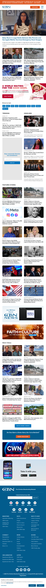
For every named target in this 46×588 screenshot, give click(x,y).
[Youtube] (17, 569)
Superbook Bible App (8, 559)
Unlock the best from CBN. (23, 495)
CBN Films (5, 526)
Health (28, 106)
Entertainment (22, 106)
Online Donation (35, 518)
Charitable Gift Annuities (35, 525)
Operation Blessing (7, 518)
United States (20, 537)
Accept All (32, 585)
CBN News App (21, 550)
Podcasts (38, 106)
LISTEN (19, 555)
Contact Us (5, 539)
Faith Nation (34, 541)
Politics (8, 106)
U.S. (4, 106)
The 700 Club (35, 537)
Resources (20, 527)
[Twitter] (28, 569)
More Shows (34, 546)
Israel (16, 106)
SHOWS (33, 535)
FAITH (18, 516)
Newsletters (5, 537)
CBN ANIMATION (7, 555)
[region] (23, 583)
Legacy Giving (35, 520)
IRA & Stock (34, 523)
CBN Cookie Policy (10, 583)
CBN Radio (20, 557)
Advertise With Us (7, 541)
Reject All (40, 585)
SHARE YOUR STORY (23, 436)
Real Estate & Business (35, 529)
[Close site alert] (43, 2)
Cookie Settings (3, 585)
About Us (5, 546)
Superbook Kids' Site (8, 561)
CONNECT (5, 535)
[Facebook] (21, 569)
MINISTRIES (5, 516)
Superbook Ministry (7, 557)
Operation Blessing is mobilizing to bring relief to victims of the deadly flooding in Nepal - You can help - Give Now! (21, 2)
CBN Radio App (21, 561)
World (12, 106)
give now (35, 7)
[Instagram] (24, 569)
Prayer (18, 520)
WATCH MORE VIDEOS (22, 426)
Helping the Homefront (5, 523)
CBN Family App (35, 548)
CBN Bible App (21, 529)
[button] (42, 7)
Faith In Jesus (20, 523)
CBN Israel (5, 520)
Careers (4, 543)
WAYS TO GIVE (35, 516)
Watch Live (5, 108)
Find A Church (20, 525)
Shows (33, 106)
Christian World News (37, 539)
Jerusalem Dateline (36, 543)
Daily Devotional (21, 518)
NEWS (18, 535)
